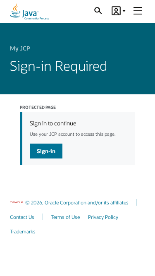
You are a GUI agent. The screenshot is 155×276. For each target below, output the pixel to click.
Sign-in (46, 150)
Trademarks (23, 231)
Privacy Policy (103, 217)
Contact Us (22, 217)
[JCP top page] (29, 11)
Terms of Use (65, 217)
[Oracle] (16, 202)
